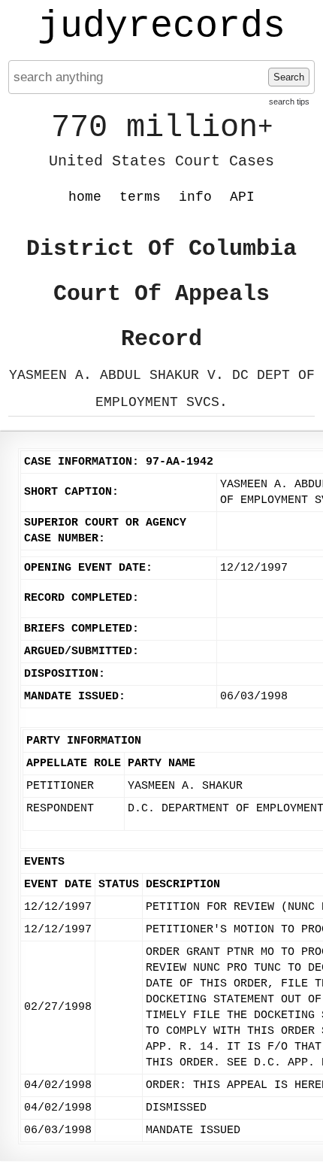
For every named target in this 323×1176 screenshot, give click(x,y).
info (195, 197)
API (242, 197)
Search (288, 77)
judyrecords (161, 26)
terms (140, 197)
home (84, 197)
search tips (289, 101)
